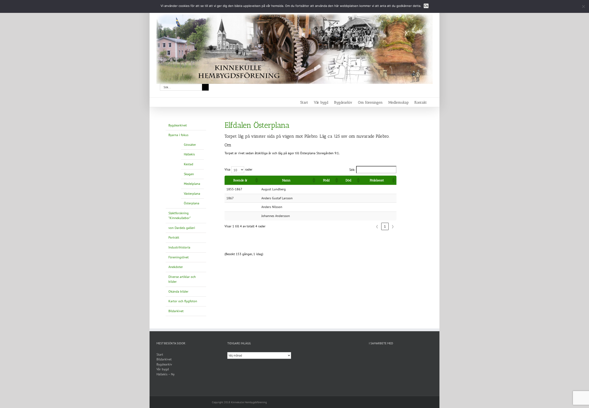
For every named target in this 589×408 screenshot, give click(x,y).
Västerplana (192, 193)
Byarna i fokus (178, 135)
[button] (256, 180)
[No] (583, 6)
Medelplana (192, 184)
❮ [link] (377, 226)
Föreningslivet (178, 257)
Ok (426, 6)
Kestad (188, 164)
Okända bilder (178, 291)
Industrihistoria (179, 247)
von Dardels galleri (181, 228)
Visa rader (238, 169)
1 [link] (385, 226)
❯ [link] (392, 226)
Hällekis (189, 154)
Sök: (352, 170)
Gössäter (190, 145)
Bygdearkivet (177, 125)
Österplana (191, 203)
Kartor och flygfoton (182, 301)
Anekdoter (175, 267)
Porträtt (173, 237)
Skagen (189, 174)
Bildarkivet (176, 311)
